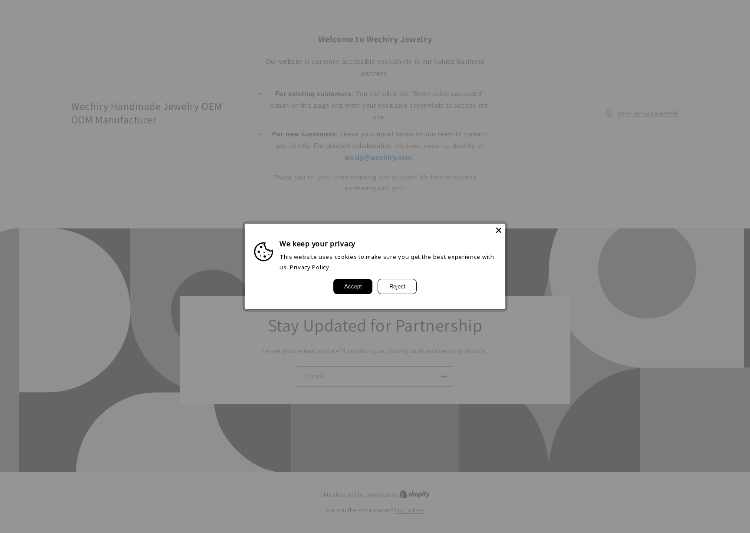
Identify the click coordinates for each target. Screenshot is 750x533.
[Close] (498, 230)
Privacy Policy (309, 267)
